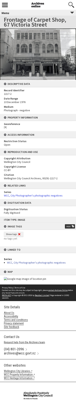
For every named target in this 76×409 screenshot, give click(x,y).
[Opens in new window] (38, 384)
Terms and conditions (16, 319)
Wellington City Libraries (17, 371)
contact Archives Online (58, 290)
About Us (9, 312)
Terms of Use (20, 287)
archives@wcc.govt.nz (20, 353)
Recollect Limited (42, 295)
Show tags (11, 234)
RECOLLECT (6, 295)
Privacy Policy (7, 287)
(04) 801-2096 (14, 349)
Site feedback (11, 326)
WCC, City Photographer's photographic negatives (36, 262)
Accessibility (11, 316)
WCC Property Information (18, 374)
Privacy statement (14, 323)
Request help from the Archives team (24, 342)
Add (68, 226)
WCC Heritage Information (18, 378)
